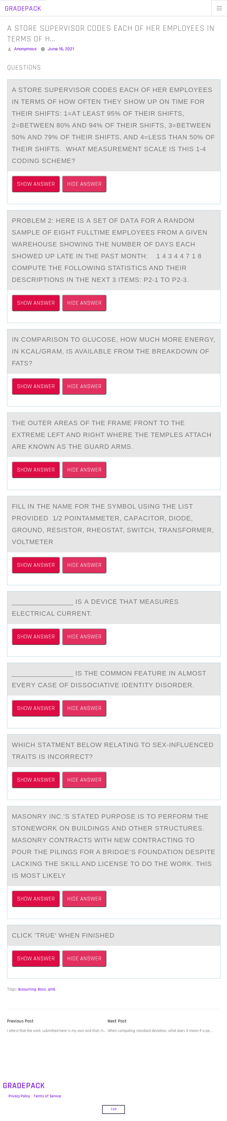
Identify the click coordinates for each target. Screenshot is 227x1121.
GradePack (23, 8)
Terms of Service (47, 1096)
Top (114, 1109)
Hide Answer (84, 184)
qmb (51, 989)
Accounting (27, 989)
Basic (42, 989)
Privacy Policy (19, 1096)
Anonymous (25, 49)
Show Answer (36, 184)
